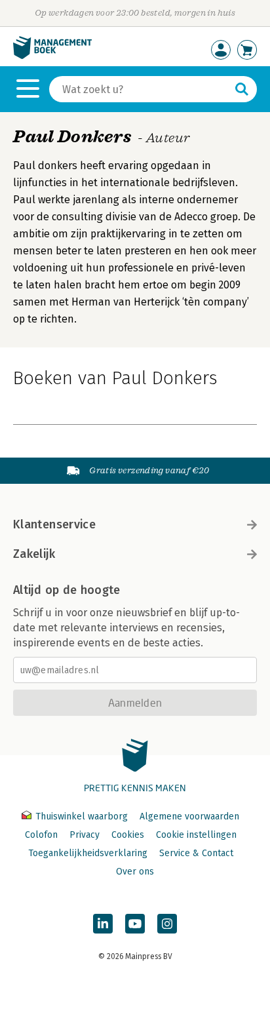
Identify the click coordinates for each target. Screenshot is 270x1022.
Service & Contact (196, 853)
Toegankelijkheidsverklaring (87, 853)
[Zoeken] (241, 89)
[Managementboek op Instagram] (167, 924)
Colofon (41, 834)
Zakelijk (34, 554)
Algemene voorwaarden (189, 816)
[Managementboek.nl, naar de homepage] (52, 56)
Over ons (135, 871)
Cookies (127, 834)
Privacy (84, 834)
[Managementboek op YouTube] (135, 924)
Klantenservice (54, 524)
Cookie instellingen (196, 834)
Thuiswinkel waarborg (81, 816)
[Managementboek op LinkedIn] (103, 924)
